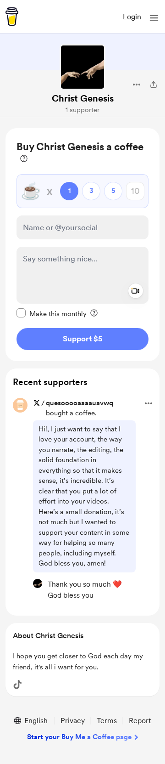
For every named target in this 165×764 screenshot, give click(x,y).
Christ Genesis (83, 98)
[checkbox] (51, 313)
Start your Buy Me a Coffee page (79, 737)
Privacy (72, 720)
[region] (83, 244)
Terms (107, 720)
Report (140, 720)
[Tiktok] (17, 684)
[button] (154, 17)
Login (132, 16)
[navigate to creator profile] (82, 67)
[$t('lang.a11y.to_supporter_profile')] (37, 583)
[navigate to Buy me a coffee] (12, 16)
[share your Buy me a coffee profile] (153, 84)
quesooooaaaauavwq (79, 403)
